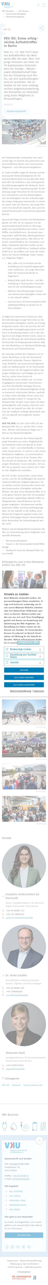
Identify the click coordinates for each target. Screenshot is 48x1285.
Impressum (38, 691)
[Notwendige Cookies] (7, 650)
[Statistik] (7, 663)
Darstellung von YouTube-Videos (23, 656)
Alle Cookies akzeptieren (24, 685)
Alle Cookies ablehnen (24, 678)
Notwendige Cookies (20, 649)
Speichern (24, 670)
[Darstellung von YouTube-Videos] (7, 656)
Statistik (14, 662)
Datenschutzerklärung (28, 643)
